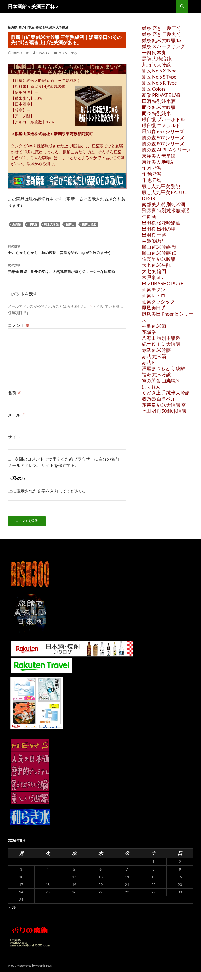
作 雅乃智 (151, 168)
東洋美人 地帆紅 (159, 162)
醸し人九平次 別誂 (161, 186)
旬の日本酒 (26, 27)
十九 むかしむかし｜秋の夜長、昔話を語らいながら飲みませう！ (61, 249)
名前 (14, 392)
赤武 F (148, 362)
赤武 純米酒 (154, 356)
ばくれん (151, 386)
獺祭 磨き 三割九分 (161, 34)
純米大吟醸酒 (58, 27)
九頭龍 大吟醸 (156, 64)
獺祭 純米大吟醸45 (161, 40)
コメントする (67, 53)
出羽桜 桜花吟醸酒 (161, 223)
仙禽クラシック (158, 301)
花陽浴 (149, 332)
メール (16, 414)
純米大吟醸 (51, 224)
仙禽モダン (153, 289)
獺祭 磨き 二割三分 (161, 28)
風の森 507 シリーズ (163, 137)
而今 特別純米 (156, 113)
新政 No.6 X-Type (159, 71)
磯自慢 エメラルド (161, 125)
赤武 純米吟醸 (156, 350)
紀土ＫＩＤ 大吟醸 (161, 344)
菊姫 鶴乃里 (154, 241)
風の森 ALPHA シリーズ (167, 150)
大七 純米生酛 (156, 265)
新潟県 (12, 27)
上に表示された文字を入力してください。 (47, 490)
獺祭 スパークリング (163, 46)
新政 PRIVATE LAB (161, 95)
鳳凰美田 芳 (154, 307)
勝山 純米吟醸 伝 (159, 253)
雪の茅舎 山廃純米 (161, 380)
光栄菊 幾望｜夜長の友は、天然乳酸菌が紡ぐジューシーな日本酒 (61, 268)
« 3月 (13, 907)
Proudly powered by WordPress (30, 966)
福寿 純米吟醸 (156, 374)
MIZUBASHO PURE (162, 283)
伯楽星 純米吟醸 (159, 259)
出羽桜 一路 (154, 235)
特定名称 (42, 27)
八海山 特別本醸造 (161, 338)
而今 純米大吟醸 (159, 107)
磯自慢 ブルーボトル (163, 119)
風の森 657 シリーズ (163, 131)
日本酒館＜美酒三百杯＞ (34, 6)
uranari (43, 53)
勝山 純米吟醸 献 (159, 247)
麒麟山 (70, 224)
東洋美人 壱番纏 (159, 156)
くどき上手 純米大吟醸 (166, 392)
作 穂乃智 (151, 174)
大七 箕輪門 (154, 271)
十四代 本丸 (154, 52)
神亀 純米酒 (154, 326)
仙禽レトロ (153, 295)
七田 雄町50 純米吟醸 (164, 411)
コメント (19, 325)
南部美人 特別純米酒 (163, 204)
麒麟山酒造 (89, 224)
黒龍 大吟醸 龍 (157, 58)
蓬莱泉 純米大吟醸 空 (164, 405)
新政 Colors (154, 89)
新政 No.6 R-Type (159, 83)
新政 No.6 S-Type (159, 77)
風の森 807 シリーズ (163, 144)
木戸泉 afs (152, 277)
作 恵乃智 (151, 180)
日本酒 (32, 224)
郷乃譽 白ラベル (159, 399)
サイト (14, 436)
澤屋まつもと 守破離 (163, 368)
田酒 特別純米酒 (159, 101)
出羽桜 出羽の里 (159, 229)
